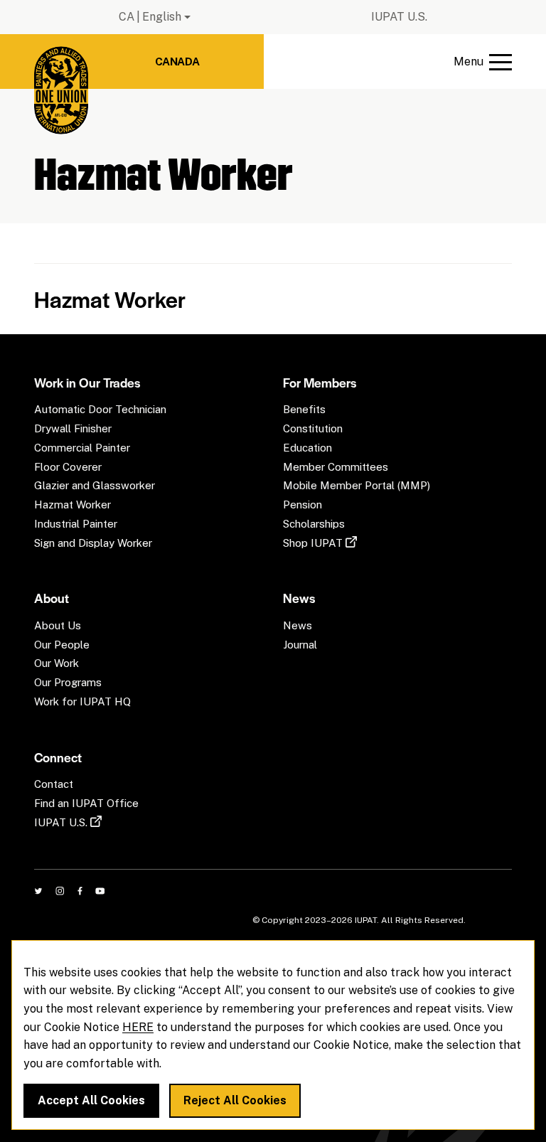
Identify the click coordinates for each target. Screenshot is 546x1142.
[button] (483, 62)
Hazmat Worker (110, 298)
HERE (138, 1027)
